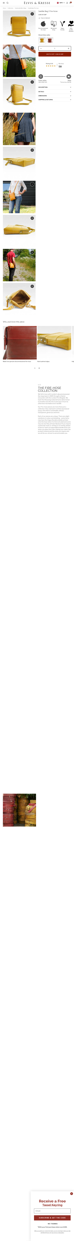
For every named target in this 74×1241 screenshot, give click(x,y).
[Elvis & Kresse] (37, 3)
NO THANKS (53, 1224)
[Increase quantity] (69, 48)
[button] (7, 3)
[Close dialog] (71, 1193)
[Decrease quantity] (40, 48)
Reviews (61, 63)
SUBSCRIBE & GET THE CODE (52, 1218)
